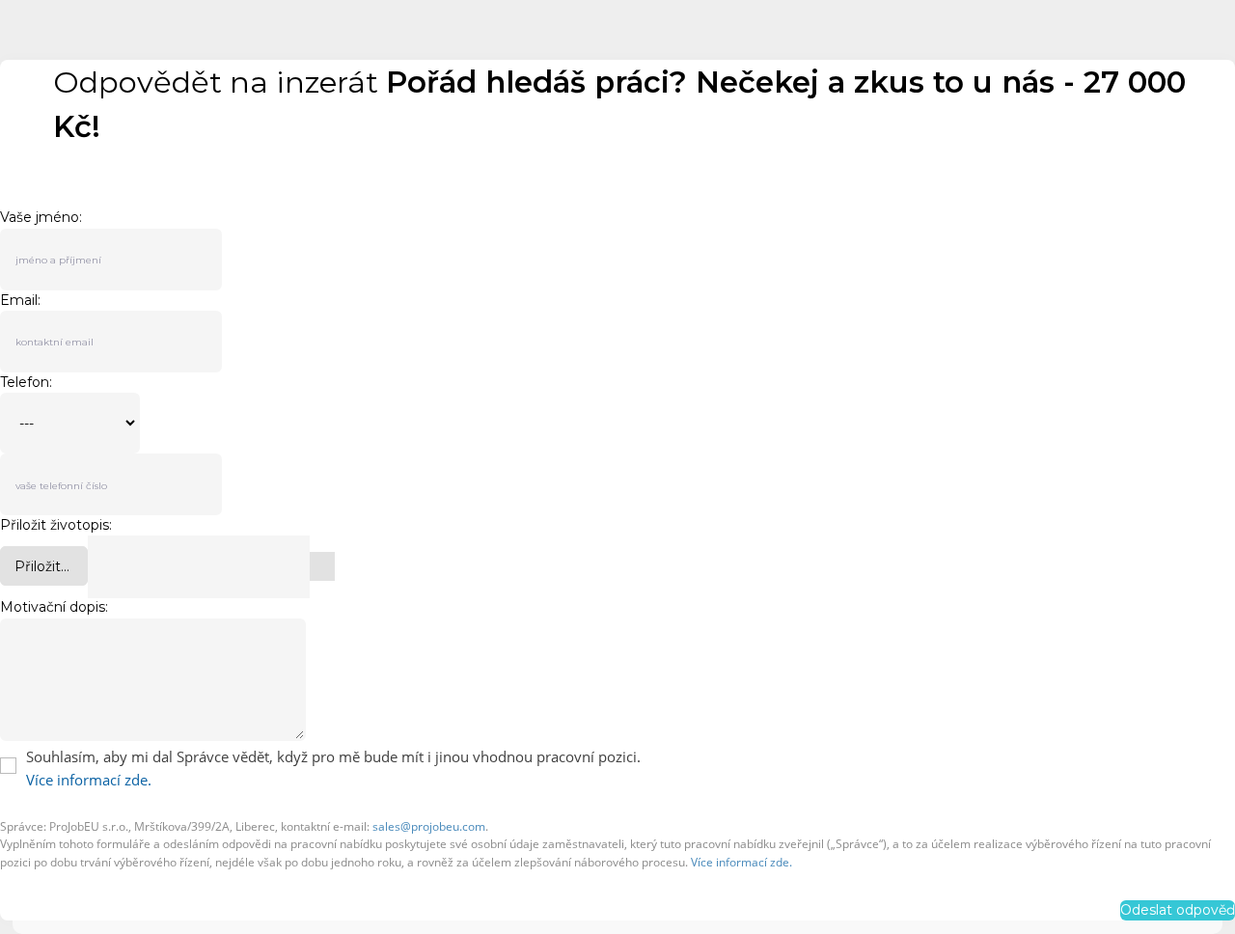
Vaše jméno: (41, 217)
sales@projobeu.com (428, 826)
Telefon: (26, 382)
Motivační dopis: (54, 607)
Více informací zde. (88, 779)
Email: (20, 300)
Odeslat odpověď (1177, 910)
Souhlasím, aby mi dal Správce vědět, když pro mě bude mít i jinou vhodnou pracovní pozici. (333, 756)
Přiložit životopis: (56, 525)
